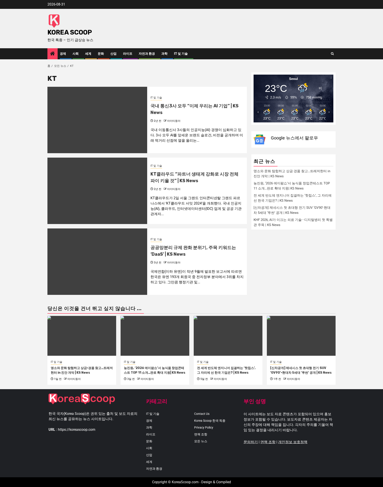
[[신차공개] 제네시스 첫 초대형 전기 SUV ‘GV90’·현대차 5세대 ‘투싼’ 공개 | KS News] (301, 336)
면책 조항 (200, 434)
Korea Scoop (69, 32)
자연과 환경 (147, 54)
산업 (113, 54)
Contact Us (201, 413)
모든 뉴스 (200, 441)
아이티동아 (173, 120)
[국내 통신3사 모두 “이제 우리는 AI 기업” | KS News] (97, 120)
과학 (164, 54)
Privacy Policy (203, 427)
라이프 (127, 54)
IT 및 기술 (181, 54)
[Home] (52, 54)
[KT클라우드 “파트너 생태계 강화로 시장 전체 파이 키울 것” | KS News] (97, 191)
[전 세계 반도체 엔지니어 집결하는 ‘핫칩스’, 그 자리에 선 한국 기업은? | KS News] (228, 336)
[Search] (332, 54)
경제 (63, 54)
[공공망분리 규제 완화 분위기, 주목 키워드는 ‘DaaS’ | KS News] (97, 261)
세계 (88, 54)
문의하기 (251, 442)
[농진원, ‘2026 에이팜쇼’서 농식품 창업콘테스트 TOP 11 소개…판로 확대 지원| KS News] (155, 336)
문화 (101, 54)
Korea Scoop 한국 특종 (209, 420)
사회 (75, 54)
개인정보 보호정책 (292, 442)
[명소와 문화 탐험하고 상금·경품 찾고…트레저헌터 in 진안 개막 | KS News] (81, 336)
